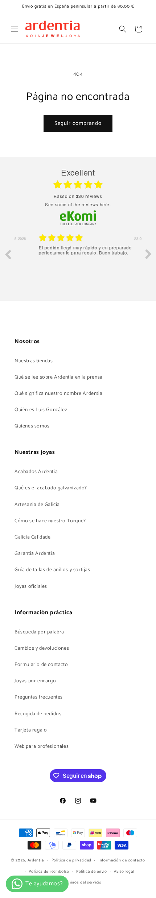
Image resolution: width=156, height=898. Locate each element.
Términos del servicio (81, 882)
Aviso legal (124, 871)
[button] (14, 29)
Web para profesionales (42, 746)
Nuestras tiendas (34, 361)
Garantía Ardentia (35, 553)
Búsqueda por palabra (39, 632)
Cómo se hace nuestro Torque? (50, 521)
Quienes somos (32, 426)
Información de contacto (121, 860)
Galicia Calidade (33, 537)
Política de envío (91, 871)
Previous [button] (7, 254)
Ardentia (36, 860)
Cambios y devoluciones (42, 648)
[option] (78, 259)
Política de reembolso (49, 871)
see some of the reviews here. (78, 204)
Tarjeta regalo (31, 730)
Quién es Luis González (41, 410)
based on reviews (78, 196)
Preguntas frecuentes (39, 697)
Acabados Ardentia (36, 472)
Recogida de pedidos (38, 714)
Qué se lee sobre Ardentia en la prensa (59, 377)
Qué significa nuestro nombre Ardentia (58, 393)
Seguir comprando (78, 123)
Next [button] (148, 254)
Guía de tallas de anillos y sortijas (52, 570)
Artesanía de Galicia (37, 505)
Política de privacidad (71, 860)
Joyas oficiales (31, 586)
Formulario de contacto (41, 665)
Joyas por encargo (35, 681)
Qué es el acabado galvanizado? (51, 488)
